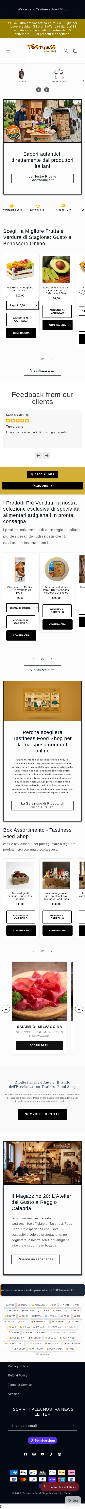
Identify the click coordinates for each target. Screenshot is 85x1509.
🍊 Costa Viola (68, 1338)
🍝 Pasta (57, 1311)
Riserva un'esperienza (35, 1259)
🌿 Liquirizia (42, 1354)
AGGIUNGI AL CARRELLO (21, 319)
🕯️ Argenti (70, 1327)
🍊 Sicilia (25, 1327)
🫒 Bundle (50, 1338)
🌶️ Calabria (74, 1322)
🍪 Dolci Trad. (54, 1349)
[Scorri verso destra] (51, 359)
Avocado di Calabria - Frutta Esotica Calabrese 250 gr (56, 290)
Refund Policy (17, 1375)
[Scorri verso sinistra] (33, 359)
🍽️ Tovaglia (54, 1327)
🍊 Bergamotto (39, 1322)
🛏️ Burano (39, 1327)
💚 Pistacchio (52, 1343)
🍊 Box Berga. (17, 1338)
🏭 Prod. (65, 1316)
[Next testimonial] (46, 455)
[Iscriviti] (72, 1426)
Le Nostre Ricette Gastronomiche (43, 178)
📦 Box (77, 1316)
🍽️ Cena (55, 1332)
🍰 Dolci (23, 1316)
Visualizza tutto (42, 370)
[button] (8, 50)
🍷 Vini (75, 1305)
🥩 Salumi (23, 1305)
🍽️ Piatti (64, 1305)
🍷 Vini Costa (18, 1349)
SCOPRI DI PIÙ (39, 1045)
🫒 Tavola (9, 1322)
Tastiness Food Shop (35, 1493)
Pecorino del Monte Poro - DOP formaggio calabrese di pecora (56, 590)
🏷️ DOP (52, 1305)
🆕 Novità (36, 1316)
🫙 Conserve (72, 1311)
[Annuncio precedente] (7, 9)
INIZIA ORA (40, 485)
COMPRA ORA (21, 333)
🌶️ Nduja (23, 1322)
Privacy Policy (18, 1366)
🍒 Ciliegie (43, 1311)
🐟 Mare (10, 1305)
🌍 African (51, 1316)
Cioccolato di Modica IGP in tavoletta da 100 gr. (20, 590)
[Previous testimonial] (38, 455)
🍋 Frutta (9, 1316)
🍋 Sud (12, 1327)
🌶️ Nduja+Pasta (72, 1343)
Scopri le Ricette (42, 1114)
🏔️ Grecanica (34, 1343)
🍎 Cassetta (35, 1338)
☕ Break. (28, 1332)
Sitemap (13, 1394)
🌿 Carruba (58, 1322)
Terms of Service (20, 1384)
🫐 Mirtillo (28, 1311)
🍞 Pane (70, 1349)
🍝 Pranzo (42, 1332)
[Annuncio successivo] (77, 9)
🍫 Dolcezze (70, 1332)
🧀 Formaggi (38, 1305)
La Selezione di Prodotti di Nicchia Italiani (42, 805)
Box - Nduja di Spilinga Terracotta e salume (20, 896)
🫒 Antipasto (36, 1349)
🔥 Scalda (13, 1332)
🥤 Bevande (12, 1311)
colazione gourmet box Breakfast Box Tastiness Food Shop (56, 896)
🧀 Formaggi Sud (14, 1343)
